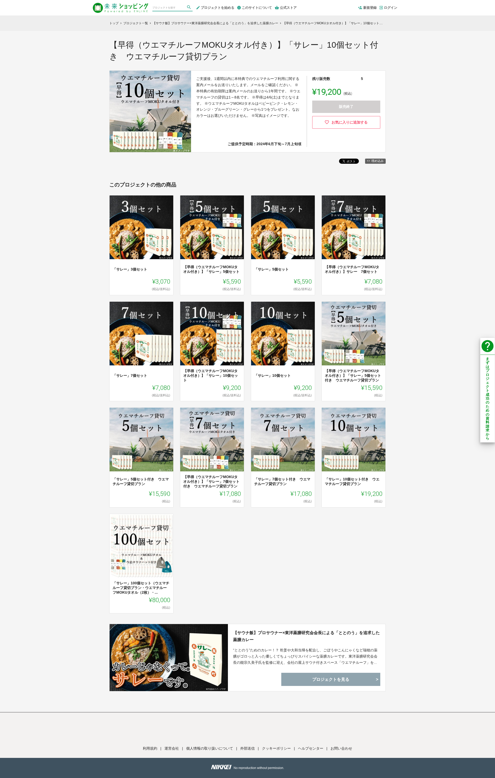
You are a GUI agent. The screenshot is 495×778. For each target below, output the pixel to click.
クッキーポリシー (276, 748)
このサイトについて (257, 8)
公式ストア (288, 8)
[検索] (189, 8)
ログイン (390, 8)
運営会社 (171, 748)
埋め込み (377, 161)
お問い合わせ (341, 748)
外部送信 (247, 748)
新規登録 (370, 8)
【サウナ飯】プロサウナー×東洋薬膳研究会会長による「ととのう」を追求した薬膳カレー (306, 636)
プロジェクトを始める (217, 8)
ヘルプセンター (310, 748)
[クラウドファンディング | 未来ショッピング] (120, 6)
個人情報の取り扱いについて (209, 748)
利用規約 (150, 748)
